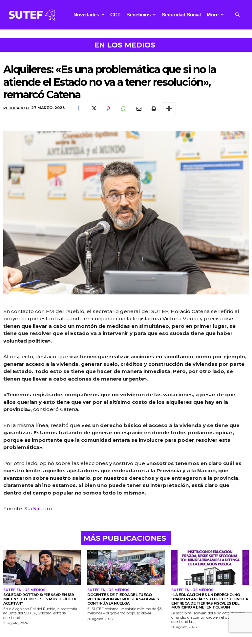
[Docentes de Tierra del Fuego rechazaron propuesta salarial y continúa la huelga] (126, 567)
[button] (237, 15)
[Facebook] (78, 108)
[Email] (138, 108)
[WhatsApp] (123, 108)
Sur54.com (38, 508)
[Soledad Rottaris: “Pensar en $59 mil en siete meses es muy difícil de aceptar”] (42, 567)
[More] (169, 108)
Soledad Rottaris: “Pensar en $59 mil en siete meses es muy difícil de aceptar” (40, 598)
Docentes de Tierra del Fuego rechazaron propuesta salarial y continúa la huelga (123, 598)
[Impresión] (153, 108)
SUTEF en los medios (24, 590)
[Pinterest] (108, 108)
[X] (93, 108)
